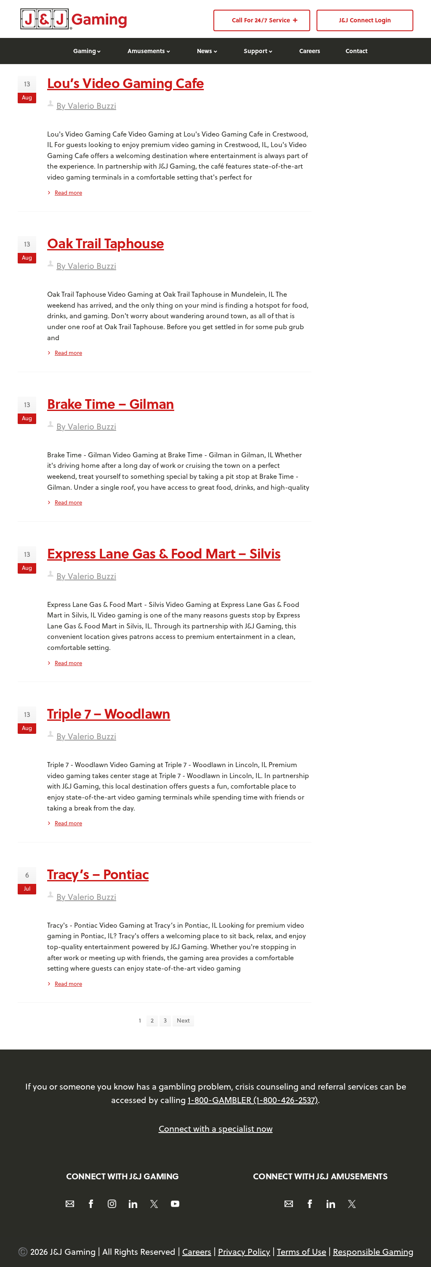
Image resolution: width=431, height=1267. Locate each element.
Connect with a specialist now (216, 1128)
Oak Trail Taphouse (105, 242)
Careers (196, 1252)
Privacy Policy (244, 1252)
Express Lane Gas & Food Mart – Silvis (163, 553)
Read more (68, 192)
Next (183, 1020)
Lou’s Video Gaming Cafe (125, 82)
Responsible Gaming (373, 1252)
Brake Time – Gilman (110, 403)
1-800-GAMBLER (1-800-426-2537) (253, 1100)
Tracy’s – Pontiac (98, 873)
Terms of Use (301, 1252)
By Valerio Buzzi (86, 105)
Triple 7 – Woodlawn (108, 713)
